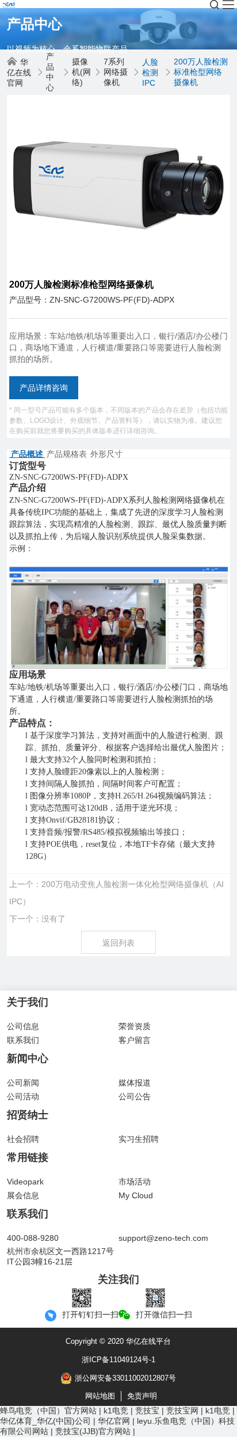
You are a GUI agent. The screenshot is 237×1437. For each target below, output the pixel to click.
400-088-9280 (33, 1238)
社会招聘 (23, 1139)
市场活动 (134, 1181)
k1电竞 (116, 1410)
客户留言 (134, 1040)
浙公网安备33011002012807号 (125, 1378)
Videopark (25, 1181)
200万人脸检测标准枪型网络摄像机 (201, 72)
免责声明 (142, 1396)
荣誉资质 (134, 1026)
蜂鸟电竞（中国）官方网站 (48, 1410)
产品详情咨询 (44, 387)
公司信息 (23, 1026)
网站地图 (100, 1396)
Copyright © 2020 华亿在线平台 (118, 1341)
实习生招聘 (138, 1139)
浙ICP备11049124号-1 (118, 1359)
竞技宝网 (182, 1410)
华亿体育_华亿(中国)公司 (45, 1420)
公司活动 (23, 1096)
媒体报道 (134, 1082)
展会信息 (23, 1195)
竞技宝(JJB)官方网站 (93, 1431)
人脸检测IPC (150, 72)
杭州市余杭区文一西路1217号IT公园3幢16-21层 (60, 1256)
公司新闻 (23, 1082)
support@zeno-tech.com (163, 1238)
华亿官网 (114, 1420)
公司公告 (134, 1096)
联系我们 (23, 1040)
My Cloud (135, 1195)
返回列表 (118, 942)
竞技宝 (147, 1410)
